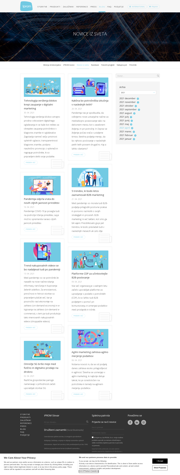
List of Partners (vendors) (89, 471)
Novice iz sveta (83, 65)
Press (93, 7)
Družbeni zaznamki (64, 429)
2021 (128, 98)
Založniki (68, 7)
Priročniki (133, 65)
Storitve (42, 7)
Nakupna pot (122, 65)
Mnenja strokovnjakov (52, 65)
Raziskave (95, 65)
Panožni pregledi (107, 65)
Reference (82, 7)
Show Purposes (160, 468)
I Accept (160, 461)
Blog (102, 7)
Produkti (55, 7)
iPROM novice (68, 65)
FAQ (109, 7)
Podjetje (119, 7)
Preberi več (31, 162)
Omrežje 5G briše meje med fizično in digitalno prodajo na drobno (41, 367)
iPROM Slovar (51, 415)
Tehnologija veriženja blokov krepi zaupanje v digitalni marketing (40, 104)
